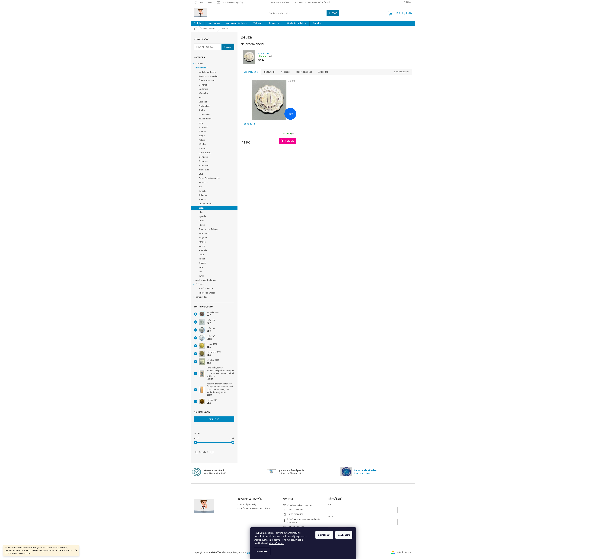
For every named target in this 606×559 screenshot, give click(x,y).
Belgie (202, 135)
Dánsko (202, 144)
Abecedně (323, 71)
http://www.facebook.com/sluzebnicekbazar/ (304, 520)
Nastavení (262, 551)
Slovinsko (203, 157)
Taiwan (202, 258)
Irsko (201, 123)
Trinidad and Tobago (208, 229)
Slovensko (204, 84)
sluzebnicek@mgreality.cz (299, 505)
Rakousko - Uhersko (208, 76)
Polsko (202, 140)
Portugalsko (204, 106)
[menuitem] (198, 23)
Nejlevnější (269, 71)
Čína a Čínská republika (209, 178)
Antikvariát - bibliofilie (206, 280)
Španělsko (204, 101)
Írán (200, 186)
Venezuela (203, 233)
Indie (201, 267)
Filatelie (199, 63)
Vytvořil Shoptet (404, 552)
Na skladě (205, 452)
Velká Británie (205, 118)
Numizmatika (202, 67)
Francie (202, 131)
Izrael (201, 220)
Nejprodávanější (304, 71)
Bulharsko (203, 161)
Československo (207, 80)
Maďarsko (203, 89)
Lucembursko (205, 203)
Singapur (203, 237)
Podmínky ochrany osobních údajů (312, 2)
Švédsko (203, 199)
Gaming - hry (201, 297)
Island (201, 212)
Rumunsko (203, 165)
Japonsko (203, 182)
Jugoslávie (204, 169)
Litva (201, 174)
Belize (202, 208)
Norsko (202, 148)
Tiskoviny (200, 284)
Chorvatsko (204, 114)
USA (200, 271)
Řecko (202, 110)
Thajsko (202, 263)
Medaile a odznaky (207, 72)
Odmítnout (324, 535)
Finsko (202, 225)
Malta (201, 254)
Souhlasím (344, 535)
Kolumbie (203, 195)
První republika (206, 288)
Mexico (202, 246)
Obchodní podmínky (279, 2)
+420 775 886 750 (295, 509)
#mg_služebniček (295, 526)
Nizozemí (203, 127)
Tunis (201, 276)
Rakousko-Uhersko (208, 292)
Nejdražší (285, 71)
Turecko (203, 191)
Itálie (201, 97)
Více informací (276, 543)
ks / (214, 419)
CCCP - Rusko (205, 152)
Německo (203, 93)
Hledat (333, 13)
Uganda (202, 216)
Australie (203, 250)
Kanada (202, 241)
